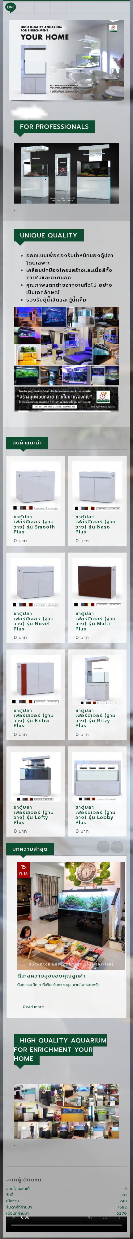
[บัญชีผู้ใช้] (106, 7)
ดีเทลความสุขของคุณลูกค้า (51, 976)
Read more (33, 1007)
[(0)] (82, 7)
